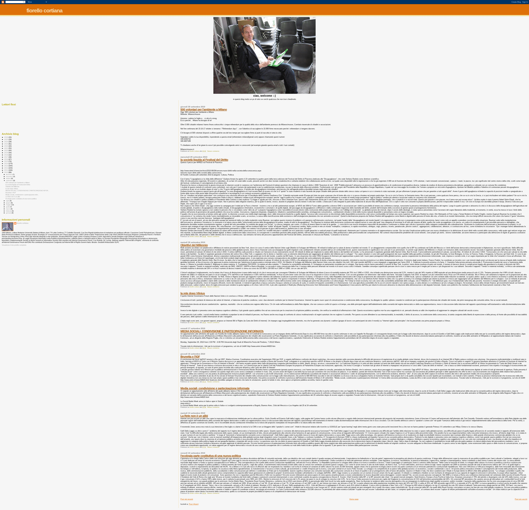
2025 (6, 139)
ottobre (8, 178)
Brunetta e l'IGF (190, 356)
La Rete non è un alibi (194, 415)
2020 (6, 150)
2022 (6, 146)
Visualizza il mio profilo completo (14, 245)
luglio (8, 201)
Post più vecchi (521, 499)
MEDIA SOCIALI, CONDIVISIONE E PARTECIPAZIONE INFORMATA (222, 331)
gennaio (9, 213)
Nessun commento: (213, 151)
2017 (6, 157)
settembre (9, 180)
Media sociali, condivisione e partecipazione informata (214, 388)
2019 (6, 153)
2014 (6, 163)
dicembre (9, 174)
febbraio (9, 211)
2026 (6, 137)
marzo (8, 209)
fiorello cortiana (44, 10)
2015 (6, 161)
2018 (6, 155)
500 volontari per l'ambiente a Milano (203, 109)
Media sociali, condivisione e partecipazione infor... (22, 195)
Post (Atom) (194, 504)
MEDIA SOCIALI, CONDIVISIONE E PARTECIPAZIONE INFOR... (27, 190)
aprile (8, 207)
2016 (6, 159)
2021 (6, 148)
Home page (353, 499)
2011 (6, 170)
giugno (8, 203)
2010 (6, 172)
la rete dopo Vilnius (192, 293)
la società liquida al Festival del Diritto (204, 159)
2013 (6, 166)
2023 (6, 144)
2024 (6, 142)
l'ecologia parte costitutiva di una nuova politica (210, 455)
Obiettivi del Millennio (194, 245)
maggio (8, 205)
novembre (9, 176)
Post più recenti (186, 499)
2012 (6, 168)
